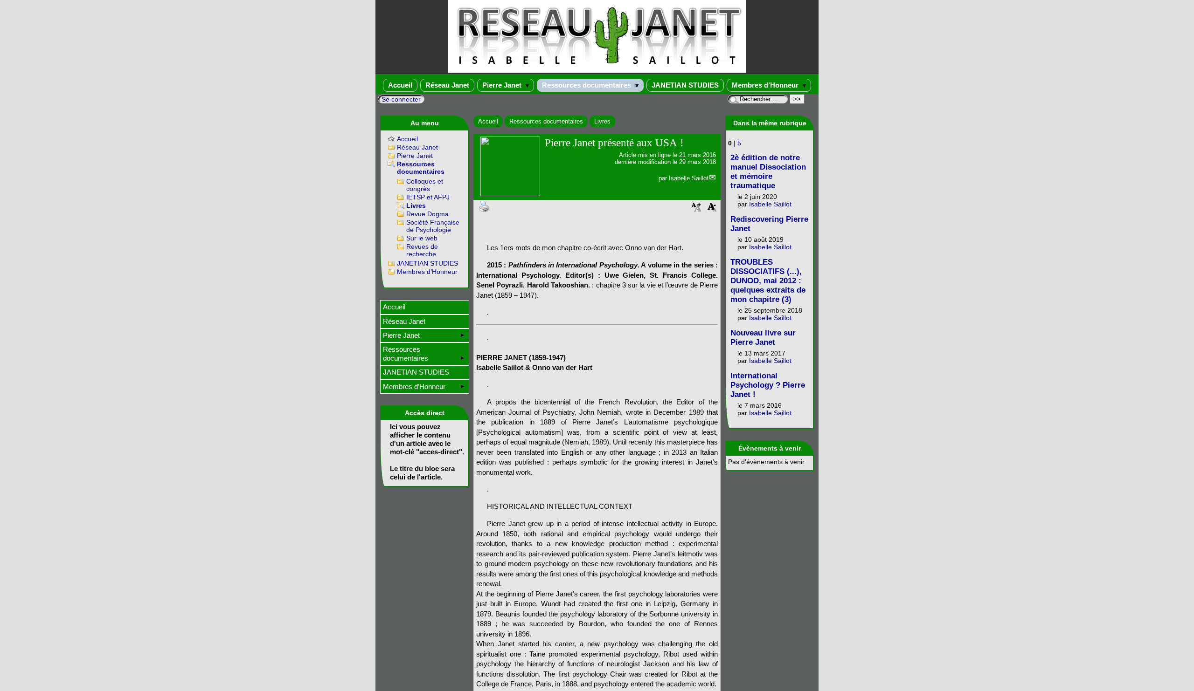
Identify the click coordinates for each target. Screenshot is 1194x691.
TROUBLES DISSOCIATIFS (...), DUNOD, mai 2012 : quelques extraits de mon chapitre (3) (767, 281)
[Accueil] (597, 70)
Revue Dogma (427, 214)
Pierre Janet (502, 85)
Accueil (400, 85)
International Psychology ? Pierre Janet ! (767, 385)
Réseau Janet (447, 85)
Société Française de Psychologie (432, 226)
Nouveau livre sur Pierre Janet (763, 337)
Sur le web (421, 238)
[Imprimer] (485, 205)
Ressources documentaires (587, 85)
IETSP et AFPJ (428, 197)
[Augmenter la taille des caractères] (696, 209)
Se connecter (401, 99)
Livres (602, 121)
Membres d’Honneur (766, 85)
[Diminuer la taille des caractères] (712, 209)
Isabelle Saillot (688, 178)
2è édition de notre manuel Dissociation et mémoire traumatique (768, 171)
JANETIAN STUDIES (685, 85)
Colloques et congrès (424, 185)
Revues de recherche (422, 250)
